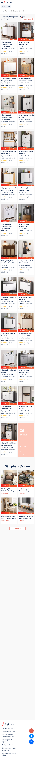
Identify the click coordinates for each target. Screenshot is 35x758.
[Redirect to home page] (7, 2)
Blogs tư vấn (6, 6)
